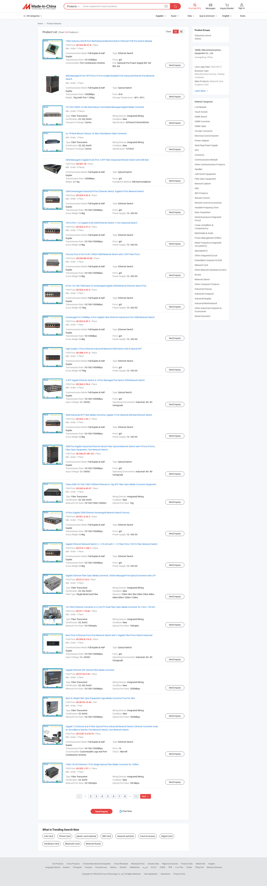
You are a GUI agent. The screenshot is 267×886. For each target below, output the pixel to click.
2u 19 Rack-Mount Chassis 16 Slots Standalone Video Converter (96, 133)
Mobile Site (200, 863)
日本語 (162, 867)
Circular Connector (204, 130)
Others (198, 38)
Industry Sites (153, 863)
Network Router (93, 843)
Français (88, 867)
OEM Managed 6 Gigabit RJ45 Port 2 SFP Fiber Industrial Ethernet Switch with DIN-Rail (107, 159)
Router (198, 274)
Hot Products (57, 863)
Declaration (165, 874)
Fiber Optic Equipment (205, 178)
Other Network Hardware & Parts (210, 269)
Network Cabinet (203, 183)
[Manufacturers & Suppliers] (39, 6)
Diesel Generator (202, 316)
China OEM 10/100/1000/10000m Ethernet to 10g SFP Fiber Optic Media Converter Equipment (111, 484)
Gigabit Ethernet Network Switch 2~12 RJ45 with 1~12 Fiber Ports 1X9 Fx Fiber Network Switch (111, 544)
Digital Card (166, 836)
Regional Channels (170, 863)
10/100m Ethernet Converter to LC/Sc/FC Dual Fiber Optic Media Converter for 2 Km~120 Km (110, 606)
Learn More (202, 90)
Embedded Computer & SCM (208, 260)
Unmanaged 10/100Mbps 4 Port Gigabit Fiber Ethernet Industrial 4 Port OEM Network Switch (110, 317)
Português (77, 867)
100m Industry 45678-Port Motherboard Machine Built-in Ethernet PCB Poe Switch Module (109, 41)
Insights (211, 863)
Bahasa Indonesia (214, 867)
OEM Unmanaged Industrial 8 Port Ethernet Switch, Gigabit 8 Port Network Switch (105, 191)
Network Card (201, 265)
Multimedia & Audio (204, 233)
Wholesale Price (137, 863)
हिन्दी (170, 867)
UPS (197, 150)
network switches (125, 836)
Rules (242, 15)
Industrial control (203, 35)
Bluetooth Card (72, 843)
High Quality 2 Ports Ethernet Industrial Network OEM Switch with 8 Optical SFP (104, 348)
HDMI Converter (202, 121)
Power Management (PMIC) (208, 237)
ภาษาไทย (179, 867)
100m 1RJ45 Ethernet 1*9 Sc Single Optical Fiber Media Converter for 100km (102, 764)
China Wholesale (121, 863)
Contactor (199, 154)
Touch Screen (201, 111)
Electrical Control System (206, 135)
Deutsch (123, 867)
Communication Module (206, 159)
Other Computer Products (207, 284)
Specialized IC (201, 250)
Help (189, 15)
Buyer (174, 15)
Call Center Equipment (205, 174)
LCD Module (200, 107)
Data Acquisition (202, 212)
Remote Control (202, 197)
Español (66, 867)
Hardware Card (51, 843)
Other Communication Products (210, 164)
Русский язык (101, 867)
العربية (145, 867)
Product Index (187, 863)
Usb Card (48, 836)
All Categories (33, 15)
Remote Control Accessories (208, 202)
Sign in (241, 8)
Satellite (198, 169)
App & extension (207, 15)
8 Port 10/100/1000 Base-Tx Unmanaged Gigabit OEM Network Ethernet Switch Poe (106, 285)
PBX (197, 188)
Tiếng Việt (199, 867)
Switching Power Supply (206, 145)
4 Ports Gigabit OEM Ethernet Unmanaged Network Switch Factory (97, 512)
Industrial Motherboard (206, 303)
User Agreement (150, 874)
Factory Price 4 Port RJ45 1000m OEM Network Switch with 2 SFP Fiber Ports (103, 254)
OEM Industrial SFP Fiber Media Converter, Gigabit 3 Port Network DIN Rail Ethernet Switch (109, 414)
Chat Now (127, 811)
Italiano (113, 867)
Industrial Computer (204, 293)
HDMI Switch (201, 116)
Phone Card (64, 836)
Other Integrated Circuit (206, 255)
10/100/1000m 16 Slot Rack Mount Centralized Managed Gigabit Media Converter (105, 107)
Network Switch (202, 279)
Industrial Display (203, 298)
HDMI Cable (200, 126)
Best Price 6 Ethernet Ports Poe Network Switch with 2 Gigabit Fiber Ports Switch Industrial (109, 635)
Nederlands (134, 867)
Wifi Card (106, 836)
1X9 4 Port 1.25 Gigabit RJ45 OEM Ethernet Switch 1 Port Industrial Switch (101, 222)
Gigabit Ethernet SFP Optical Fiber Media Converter (90, 669)
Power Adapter (202, 140)
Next (145, 796)
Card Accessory (147, 836)
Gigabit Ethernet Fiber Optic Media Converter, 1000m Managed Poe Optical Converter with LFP (111, 575)
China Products (73, 863)
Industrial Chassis (203, 288)
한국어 (154, 867)
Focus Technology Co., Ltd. (113, 874)
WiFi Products (201, 193)
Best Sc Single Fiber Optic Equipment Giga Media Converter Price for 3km (100, 698)
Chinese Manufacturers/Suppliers (97, 863)
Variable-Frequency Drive (206, 207)
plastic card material (86, 836)
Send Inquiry (175, 65)
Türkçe (189, 867)
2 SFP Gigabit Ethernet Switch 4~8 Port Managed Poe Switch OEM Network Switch (105, 380)
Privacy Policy (179, 874)
